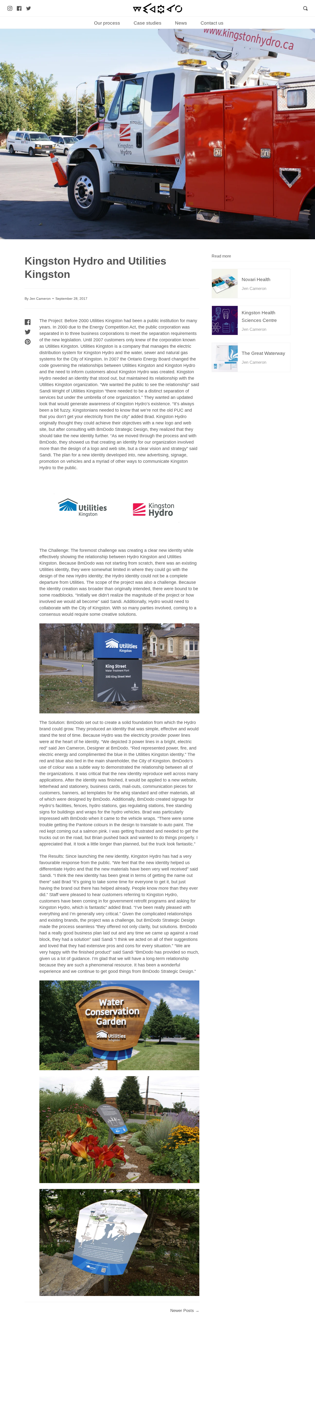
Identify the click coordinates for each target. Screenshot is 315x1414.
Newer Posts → (184, 1310)
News (181, 23)
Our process (107, 23)
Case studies (147, 23)
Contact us (212, 23)
